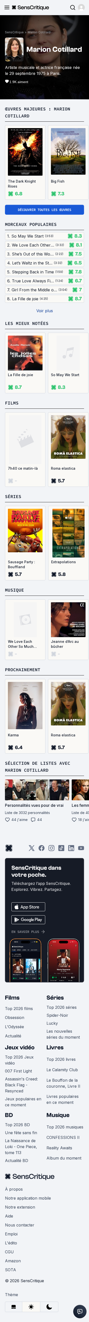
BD (9, 1115)
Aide (9, 1216)
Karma (13, 735)
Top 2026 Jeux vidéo (19, 1060)
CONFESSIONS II (63, 1137)
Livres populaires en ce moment (62, 1099)
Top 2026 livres (61, 1059)
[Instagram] (51, 850)
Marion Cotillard (39, 32)
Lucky (52, 1023)
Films (12, 997)
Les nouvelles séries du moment (63, 1034)
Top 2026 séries (61, 1007)
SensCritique (14, 32)
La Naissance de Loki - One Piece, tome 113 (21, 1146)
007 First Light (18, 1070)
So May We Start (65, 375)
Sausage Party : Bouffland (21, 564)
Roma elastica (63, 468)
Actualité (13, 1035)
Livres (55, 1047)
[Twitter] (32, 850)
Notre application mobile (28, 1198)
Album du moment (63, 1158)
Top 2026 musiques (64, 1126)
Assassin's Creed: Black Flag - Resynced (21, 1084)
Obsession (14, 1017)
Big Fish (58, 181)
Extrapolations (63, 562)
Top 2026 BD (17, 1124)
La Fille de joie (20, 375)
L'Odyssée (14, 1026)
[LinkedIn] (71, 850)
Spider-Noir (57, 1015)
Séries (55, 997)
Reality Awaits (59, 1147)
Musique (57, 1115)
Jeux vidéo (20, 1047)
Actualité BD (16, 1160)
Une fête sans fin (21, 1132)
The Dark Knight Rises (22, 183)
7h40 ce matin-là (23, 468)
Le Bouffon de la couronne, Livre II (63, 1083)
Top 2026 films (19, 1008)
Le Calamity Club (62, 1069)
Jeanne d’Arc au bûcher (65, 644)
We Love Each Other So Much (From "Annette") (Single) (22, 644)
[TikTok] (61, 850)
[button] (81, 7)
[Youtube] (81, 850)
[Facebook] (41, 850)
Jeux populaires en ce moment (23, 1101)
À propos (14, 1189)
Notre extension (20, 1207)
